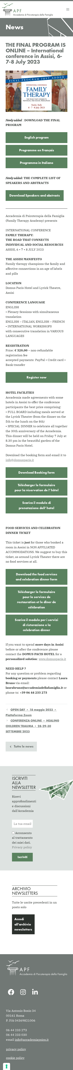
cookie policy (15, 1058)
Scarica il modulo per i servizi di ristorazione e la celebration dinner (36, 625)
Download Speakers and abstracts (34, 195)
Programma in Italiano (36, 163)
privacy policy (16, 1049)
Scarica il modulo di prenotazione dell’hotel (36, 505)
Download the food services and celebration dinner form (36, 576)
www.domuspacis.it (52, 659)
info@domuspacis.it (20, 460)
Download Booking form (36, 472)
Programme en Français (36, 150)
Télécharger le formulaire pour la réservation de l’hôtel (37, 487)
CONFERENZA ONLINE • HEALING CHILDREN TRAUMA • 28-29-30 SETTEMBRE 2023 (32, 726)
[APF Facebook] (11, 992)
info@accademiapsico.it (32, 1039)
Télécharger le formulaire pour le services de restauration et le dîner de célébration (36, 599)
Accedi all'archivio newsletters (23, 924)
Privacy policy (22, 847)
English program (37, 137)
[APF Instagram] (23, 992)
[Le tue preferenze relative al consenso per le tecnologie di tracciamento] (6, 1066)
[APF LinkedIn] (35, 992)
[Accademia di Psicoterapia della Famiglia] (27, 9)
